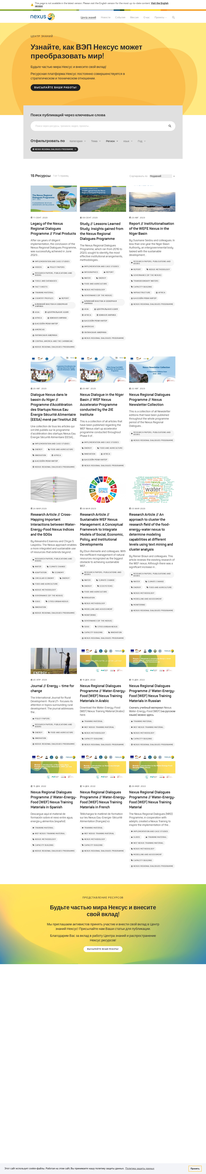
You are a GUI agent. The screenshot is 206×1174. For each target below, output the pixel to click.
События (120, 17)
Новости (105, 17)
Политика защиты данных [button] (139, 1168)
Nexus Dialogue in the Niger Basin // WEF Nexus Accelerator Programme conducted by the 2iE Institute (102, 404)
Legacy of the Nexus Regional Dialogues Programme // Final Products (53, 228)
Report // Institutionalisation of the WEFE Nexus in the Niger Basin (151, 228)
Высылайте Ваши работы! (55, 87)
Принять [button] (195, 1168)
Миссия (134, 17)
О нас (146, 17)
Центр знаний (88, 17)
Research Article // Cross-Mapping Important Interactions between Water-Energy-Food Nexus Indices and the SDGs (53, 524)
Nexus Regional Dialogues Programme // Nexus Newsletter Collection (149, 399)
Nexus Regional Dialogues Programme (54, 149)
